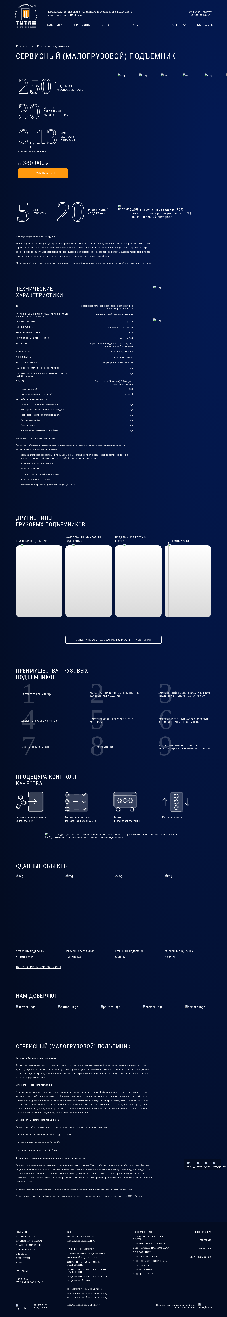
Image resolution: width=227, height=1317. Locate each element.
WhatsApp (205, 1248)
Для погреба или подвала (151, 1247)
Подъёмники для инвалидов (84, 1289)
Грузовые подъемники (53, 46)
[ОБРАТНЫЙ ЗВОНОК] (199, 1164)
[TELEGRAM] (207, 1164)
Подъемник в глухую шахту (87, 1276)
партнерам (179, 24)
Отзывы (21, 1253)
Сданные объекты (28, 1245)
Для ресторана (143, 1274)
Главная (21, 46)
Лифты (71, 1232)
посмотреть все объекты (38, 967)
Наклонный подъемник (83, 1304)
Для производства (146, 1256)
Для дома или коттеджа (150, 1261)
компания (55, 24)
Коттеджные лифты (80, 1236)
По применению (142, 1232)
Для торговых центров (149, 1243)
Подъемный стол (79, 1280)
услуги (107, 24)
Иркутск (207, 11)
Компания (22, 1232)
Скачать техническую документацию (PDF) (160, 213)
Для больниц (142, 1252)
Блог (19, 1262)
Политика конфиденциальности (29, 1280)
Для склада (141, 1265)
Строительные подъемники (86, 1253)
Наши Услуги (25, 1236)
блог (154, 24)
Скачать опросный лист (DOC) (151, 217)
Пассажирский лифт (81, 1240)
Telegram (205, 1240)
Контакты (22, 1270)
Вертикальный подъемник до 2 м (90, 1293)
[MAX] (215, 1164)
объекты (132, 24)
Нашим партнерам (29, 1240)
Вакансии (23, 1258)
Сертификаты (25, 1249)
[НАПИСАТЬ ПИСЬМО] (190, 1164)
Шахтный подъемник (82, 1257)
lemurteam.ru (188, 1307)
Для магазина (143, 1269)
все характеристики (32, 151)
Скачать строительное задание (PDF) (156, 209)
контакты (205, 24)
